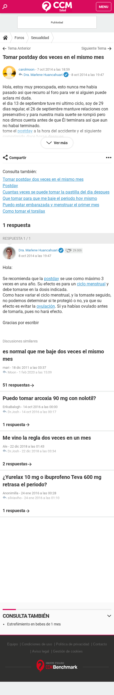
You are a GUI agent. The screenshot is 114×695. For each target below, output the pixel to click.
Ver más (60, 143)
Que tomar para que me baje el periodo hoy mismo (50, 198)
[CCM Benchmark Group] (57, 666)
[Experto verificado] (66, 75)
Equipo (12, 644)
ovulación (46, 306)
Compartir (17, 158)
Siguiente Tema (93, 48)
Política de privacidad (72, 644)
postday (51, 278)
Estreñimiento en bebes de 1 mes (34, 624)
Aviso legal (40, 651)
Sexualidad (40, 38)
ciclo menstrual (91, 283)
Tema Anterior (19, 48)
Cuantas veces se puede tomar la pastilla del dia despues (56, 192)
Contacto (100, 644)
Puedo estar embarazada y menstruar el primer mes (51, 204)
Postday (10, 185)
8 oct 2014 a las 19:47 (87, 75)
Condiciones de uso (37, 644)
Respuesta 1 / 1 (17, 238)
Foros (19, 38)
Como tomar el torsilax (24, 211)
